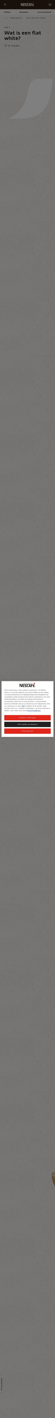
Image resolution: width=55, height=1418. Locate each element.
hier (23, 706)
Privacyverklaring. (34, 710)
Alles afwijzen (27, 731)
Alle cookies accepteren (27, 724)
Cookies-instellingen (27, 718)
